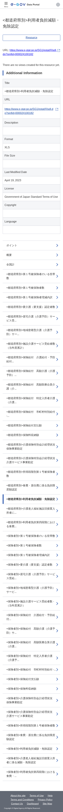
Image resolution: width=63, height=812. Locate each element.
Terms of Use (37, 795)
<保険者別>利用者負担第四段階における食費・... (30, 773)
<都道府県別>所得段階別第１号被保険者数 (30, 473)
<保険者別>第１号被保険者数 (24, 545)
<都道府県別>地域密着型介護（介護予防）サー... (29, 332)
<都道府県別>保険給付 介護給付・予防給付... (30, 359)
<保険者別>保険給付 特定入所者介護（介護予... (29, 657)
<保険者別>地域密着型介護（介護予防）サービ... (30, 589)
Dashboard (33, 803)
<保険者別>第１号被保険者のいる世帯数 (30, 535)
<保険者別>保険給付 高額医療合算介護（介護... (30, 644)
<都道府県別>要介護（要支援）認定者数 (30, 306)
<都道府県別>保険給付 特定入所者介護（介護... (30, 400)
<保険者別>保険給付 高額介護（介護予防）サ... (30, 630)
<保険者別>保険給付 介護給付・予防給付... (30, 617)
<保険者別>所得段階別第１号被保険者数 (30, 725)
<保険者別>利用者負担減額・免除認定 (29, 748)
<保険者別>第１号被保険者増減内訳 (28, 555)
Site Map (47, 803)
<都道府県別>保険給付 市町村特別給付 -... (30, 413)
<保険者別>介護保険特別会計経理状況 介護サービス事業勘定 (30, 713)
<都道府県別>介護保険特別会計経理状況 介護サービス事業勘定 (32, 460)
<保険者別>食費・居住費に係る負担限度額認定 (30, 737)
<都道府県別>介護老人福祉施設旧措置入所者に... (30, 510)
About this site (18, 795)
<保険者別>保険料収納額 (21, 688)
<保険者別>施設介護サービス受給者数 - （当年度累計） (30, 603)
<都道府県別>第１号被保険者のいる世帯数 (30, 276)
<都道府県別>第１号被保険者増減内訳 (29, 297)
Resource (31, 37)
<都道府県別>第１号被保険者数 (25, 287)
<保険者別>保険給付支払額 (22, 679)
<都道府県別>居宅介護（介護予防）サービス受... (30, 318)
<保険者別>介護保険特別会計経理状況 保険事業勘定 (30, 700)
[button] (58, 4)
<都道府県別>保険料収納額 (22, 435)
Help (50, 795)
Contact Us (17, 803)
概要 (9, 255)
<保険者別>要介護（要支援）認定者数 (29, 564)
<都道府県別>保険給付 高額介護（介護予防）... (30, 373)
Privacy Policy (45, 799)
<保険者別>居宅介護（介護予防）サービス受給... (30, 576)
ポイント (11, 245)
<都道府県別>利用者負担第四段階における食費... (30, 524)
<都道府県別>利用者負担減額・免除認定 (30, 499)
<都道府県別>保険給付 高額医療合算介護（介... (30, 386)
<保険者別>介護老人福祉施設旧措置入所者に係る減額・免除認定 (30, 760)
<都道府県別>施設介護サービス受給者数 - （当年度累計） (31, 345)
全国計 (10, 264)
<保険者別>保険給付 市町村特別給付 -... (31, 669)
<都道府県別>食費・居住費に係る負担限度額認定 (30, 487)
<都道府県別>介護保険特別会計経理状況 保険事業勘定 (32, 446)
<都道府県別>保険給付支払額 (24, 425)
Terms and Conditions (22, 799)
